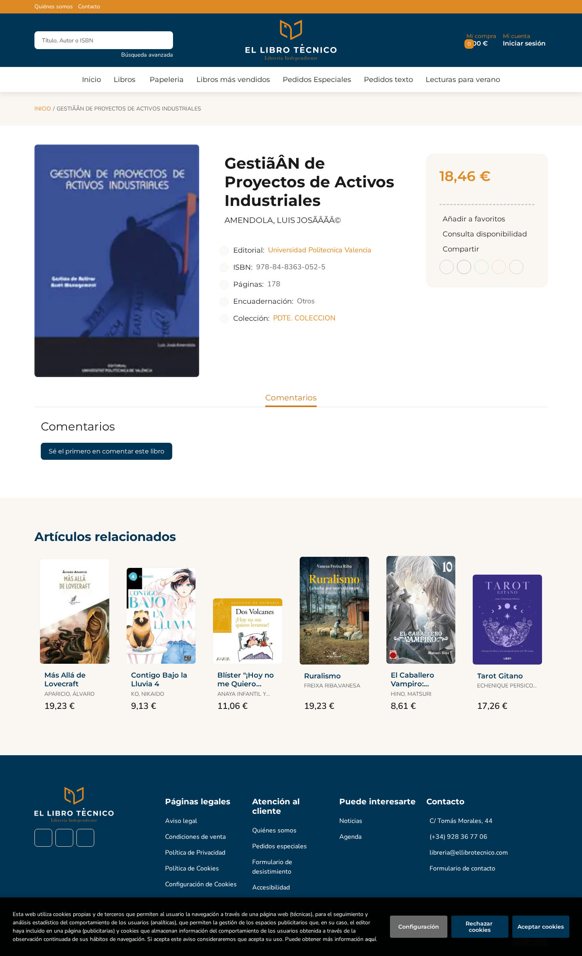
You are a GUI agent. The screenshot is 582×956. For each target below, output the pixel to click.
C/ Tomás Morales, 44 (461, 821)
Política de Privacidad (195, 852)
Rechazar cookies (480, 926)
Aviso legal (181, 821)
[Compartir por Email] (499, 267)
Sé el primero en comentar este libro (106, 451)
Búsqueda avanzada (147, 55)
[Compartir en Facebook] (446, 267)
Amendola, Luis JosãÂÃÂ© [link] (282, 220)
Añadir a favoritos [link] (474, 219)
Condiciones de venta (195, 836)
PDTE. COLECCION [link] (304, 318)
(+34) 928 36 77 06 (458, 836)
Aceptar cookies (540, 926)
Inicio (42, 108)
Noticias (350, 821)
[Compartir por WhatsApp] (481, 267)
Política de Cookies (192, 868)
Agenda (350, 836)
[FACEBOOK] (43, 838)
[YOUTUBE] (85, 838)
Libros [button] (124, 79)
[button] (481, 40)
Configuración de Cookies (201, 884)
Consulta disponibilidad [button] (485, 234)
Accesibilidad (271, 887)
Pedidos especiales (279, 846)
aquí (370, 939)
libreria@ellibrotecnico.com (469, 852)
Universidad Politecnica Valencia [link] (319, 250)
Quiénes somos (53, 7)
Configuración (418, 926)
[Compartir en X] (464, 267)
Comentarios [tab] (291, 397)
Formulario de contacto (462, 868)
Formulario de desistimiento (272, 867)
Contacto (89, 7)
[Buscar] (160, 40)
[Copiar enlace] (516, 267)
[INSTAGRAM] (64, 838)
